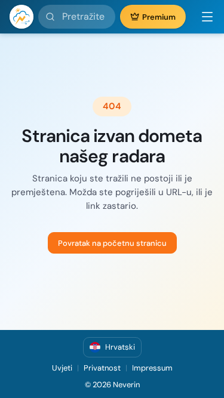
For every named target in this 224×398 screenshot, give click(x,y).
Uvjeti (62, 368)
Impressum (152, 368)
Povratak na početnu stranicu (112, 243)
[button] (202, 17)
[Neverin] (21, 17)
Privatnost (102, 368)
